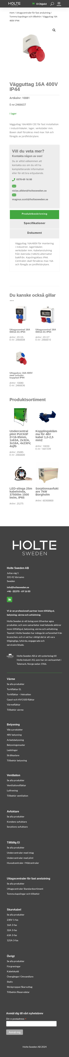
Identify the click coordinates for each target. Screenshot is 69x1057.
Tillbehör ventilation (17, 795)
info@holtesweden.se (18, 587)
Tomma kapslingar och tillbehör (25, 16)
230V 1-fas (12, 919)
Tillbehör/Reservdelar (18, 992)
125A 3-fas (12, 940)
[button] (54, 30)
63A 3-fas (12, 935)
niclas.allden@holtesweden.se (29, 190)
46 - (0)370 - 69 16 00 (19, 591)
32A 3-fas (12, 930)
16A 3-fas (12, 925)
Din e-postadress (16, 1018)
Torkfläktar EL (14, 689)
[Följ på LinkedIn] (9, 599)
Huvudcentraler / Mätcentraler (23, 862)
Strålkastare (13, 755)
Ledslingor (12, 750)
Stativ (10, 981)
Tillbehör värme (15, 709)
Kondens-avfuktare (17, 821)
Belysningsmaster (16, 744)
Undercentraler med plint (20, 857)
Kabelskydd (13, 971)
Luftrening (12, 790)
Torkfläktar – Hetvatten (19, 694)
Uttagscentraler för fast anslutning (33, 12)
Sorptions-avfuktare (17, 826)
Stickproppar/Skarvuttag (19, 986)
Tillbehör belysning (17, 760)
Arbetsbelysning (15, 739)
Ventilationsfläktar (16, 785)
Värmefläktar (13, 704)
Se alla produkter (15, 684)
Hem (12, 12)
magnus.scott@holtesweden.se (30, 199)
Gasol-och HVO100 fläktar (20, 699)
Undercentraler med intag (20, 852)
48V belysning (14, 734)
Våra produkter (15, 729)
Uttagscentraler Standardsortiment (25, 888)
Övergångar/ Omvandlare (20, 976)
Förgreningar (14, 966)
